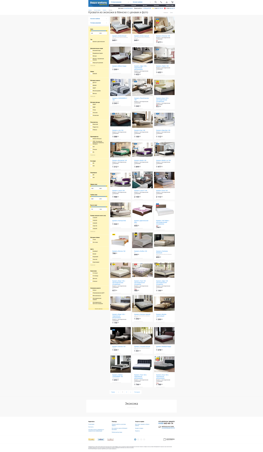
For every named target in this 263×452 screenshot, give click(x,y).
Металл (95, 93)
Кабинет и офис (170, 5)
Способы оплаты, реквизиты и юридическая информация (96, 430)
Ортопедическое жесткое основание (98, 303)
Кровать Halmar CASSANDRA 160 (117, 375)
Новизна (166, 12)
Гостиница (95, 275)
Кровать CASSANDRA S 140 (119, 99)
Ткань (94, 110)
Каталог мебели (95, 18)
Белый (94, 254)
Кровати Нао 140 (139, 130)
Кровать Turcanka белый (142, 346)
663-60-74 (166, 423)
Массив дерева (97, 90)
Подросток (95, 127)
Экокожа (95, 112)
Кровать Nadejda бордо (163, 346)
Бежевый (95, 251)
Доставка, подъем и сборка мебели (142, 425)
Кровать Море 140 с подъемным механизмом (118, 316)
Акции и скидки (139, 428)
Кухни (111, 5)
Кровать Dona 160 (162, 190)
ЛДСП (94, 88)
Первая (113, 392)
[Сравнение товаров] (166, 2)
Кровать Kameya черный (142, 314)
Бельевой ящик (97, 50)
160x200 (95, 223)
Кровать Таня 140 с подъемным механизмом (140, 376)
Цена (171, 12)
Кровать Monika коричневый (161, 315)
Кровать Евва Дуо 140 (163, 130)
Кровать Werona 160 (118, 251)
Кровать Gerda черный (141, 36)
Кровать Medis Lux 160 (163, 160)
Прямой (95, 73)
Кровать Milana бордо (119, 66)
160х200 (95, 228)
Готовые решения (95, 23)
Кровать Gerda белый (119, 36)
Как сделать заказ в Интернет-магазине (120, 429)
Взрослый (95, 124)
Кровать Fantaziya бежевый (162, 252)
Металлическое (97, 295)
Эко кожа (95, 242)
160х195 (95, 226)
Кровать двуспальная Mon (141, 221)
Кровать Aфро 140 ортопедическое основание (162, 282)
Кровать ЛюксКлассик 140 (141, 99)
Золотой (95, 259)
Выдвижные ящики (98, 53)
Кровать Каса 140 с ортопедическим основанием (162, 99)
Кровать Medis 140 (140, 160)
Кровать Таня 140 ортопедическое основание (140, 282)
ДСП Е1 (95, 82)
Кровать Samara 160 (118, 346)
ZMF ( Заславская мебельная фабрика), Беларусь (98, 143)
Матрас (95, 56)
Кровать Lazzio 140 (118, 190)
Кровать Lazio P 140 (140, 190)
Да (93, 163)
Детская (145, 5)
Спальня (122, 5)
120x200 (95, 217)
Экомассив (96, 115)
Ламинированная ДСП (98, 293)
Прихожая (156, 5)
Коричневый (96, 262)
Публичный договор (117, 432)
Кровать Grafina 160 (140, 251)
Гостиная (133, 5)
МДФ (94, 107)
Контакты (90, 427)
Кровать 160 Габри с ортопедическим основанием (162, 222)
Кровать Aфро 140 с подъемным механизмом (140, 67)
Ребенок (95, 129)
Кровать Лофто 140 (162, 66)
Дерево (95, 85)
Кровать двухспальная (99, 41)
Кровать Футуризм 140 (119, 160)
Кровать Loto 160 (117, 130)
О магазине (91, 424)
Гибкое (94, 290)
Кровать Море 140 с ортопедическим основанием (118, 282)
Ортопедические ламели (97, 299)
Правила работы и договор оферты (119, 425)
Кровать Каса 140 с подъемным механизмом (162, 376)
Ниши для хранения (98, 62)
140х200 (95, 220)
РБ (93, 152)
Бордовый (95, 256)
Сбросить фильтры (98, 308)
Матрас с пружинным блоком (98, 59)
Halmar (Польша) (97, 138)
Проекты (137, 431)
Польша (95, 149)
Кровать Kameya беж (119, 220)
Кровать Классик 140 (163, 36)
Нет (94, 146)
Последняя (137, 392)
